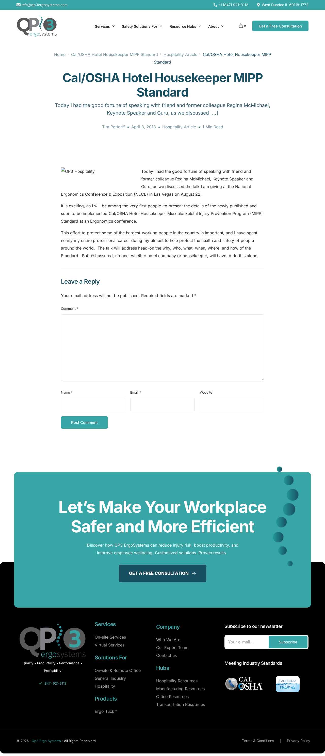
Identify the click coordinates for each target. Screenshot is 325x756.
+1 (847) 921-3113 (233, 5)
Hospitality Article (179, 126)
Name (66, 392)
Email (135, 392)
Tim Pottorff (113, 126)
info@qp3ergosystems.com (45, 5)
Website (206, 392)
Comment (69, 309)
